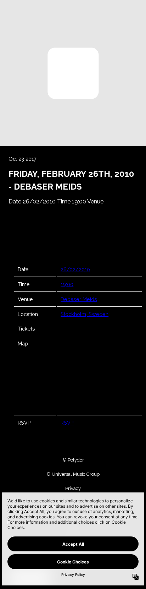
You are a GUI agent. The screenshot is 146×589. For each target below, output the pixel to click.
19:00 (67, 284)
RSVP (67, 423)
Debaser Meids (79, 299)
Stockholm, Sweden (84, 314)
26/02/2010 (75, 269)
